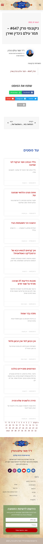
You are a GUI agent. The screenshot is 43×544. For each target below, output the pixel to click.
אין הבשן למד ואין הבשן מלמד (22, 341)
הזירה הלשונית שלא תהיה (24, 400)
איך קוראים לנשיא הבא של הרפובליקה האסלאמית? (23, 252)
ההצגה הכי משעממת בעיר (23, 222)
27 (20, 428)
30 (10, 428)
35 (25, 431)
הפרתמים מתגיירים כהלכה (23, 368)
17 (20, 425)
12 (36, 425)
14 (30, 425)
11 (6, 422)
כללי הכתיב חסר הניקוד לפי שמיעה (23, 163)
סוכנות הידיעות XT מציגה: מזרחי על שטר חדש (24, 282)
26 (23, 428)
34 (29, 431)
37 (19, 431)
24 (30, 428)
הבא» (8, 431)
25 (26, 428)
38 (15, 431)
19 (13, 425)
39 (12, 431)
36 (22, 431)
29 (13, 428)
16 (23, 425)
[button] (40, 5)
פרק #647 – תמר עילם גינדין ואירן (23, 71)
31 (6, 428)
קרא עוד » (33, 177)
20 (10, 425)
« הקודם (36, 422)
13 (33, 425)
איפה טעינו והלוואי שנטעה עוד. (23, 194)
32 (35, 431)
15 (26, 425)
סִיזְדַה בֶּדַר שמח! (28, 313)
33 (32, 431)
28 (16, 428)
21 (6, 425)
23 (33, 428)
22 (36, 428)
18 (16, 425)
